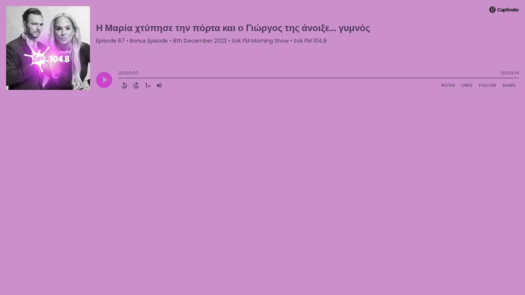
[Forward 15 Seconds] (136, 85)
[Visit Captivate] (504, 11)
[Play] (104, 80)
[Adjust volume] (159, 85)
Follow (487, 85)
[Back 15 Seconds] (124, 85)
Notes (448, 85)
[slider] (120, 79)
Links (467, 85)
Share (509, 85)
